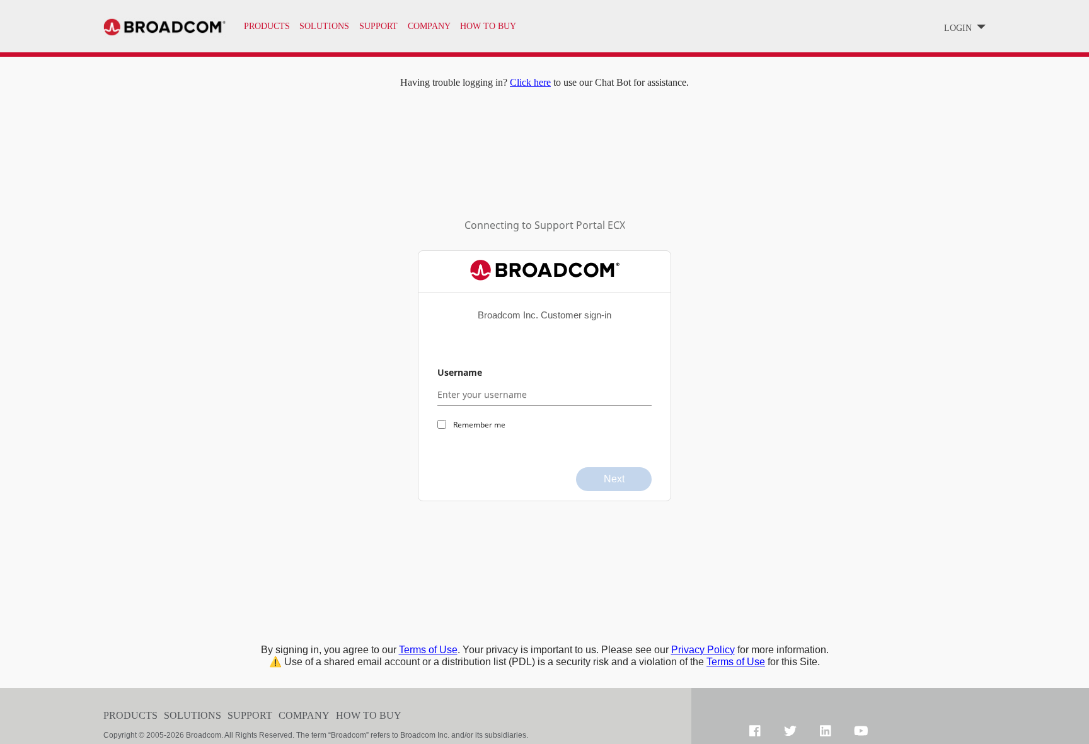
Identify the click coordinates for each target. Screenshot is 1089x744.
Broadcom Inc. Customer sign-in (544, 315)
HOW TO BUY (488, 26)
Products (267, 26)
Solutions (324, 26)
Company (304, 715)
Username (459, 372)
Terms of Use (428, 649)
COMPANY (429, 26)
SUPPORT (378, 26)
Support (250, 715)
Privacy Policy (703, 649)
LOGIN (959, 28)
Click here (530, 82)
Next (614, 479)
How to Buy (368, 715)
